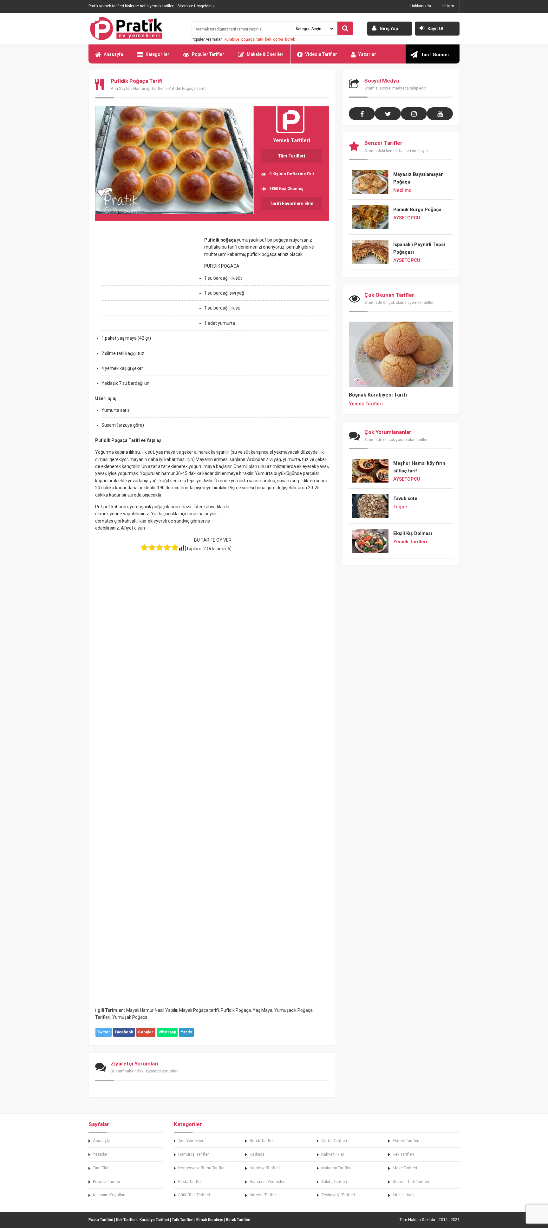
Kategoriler (157, 54)
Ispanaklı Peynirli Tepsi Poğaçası (419, 248)
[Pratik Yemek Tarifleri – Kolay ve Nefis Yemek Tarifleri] (136, 28)
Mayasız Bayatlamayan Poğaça (418, 178)
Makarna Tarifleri (336, 1167)
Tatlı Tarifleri (182, 1220)
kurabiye (232, 39)
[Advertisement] (148, 283)
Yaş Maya (262, 1010)
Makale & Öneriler (265, 54)
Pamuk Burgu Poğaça (417, 209)
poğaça (248, 39)
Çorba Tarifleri (334, 1140)
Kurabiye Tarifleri (265, 1167)
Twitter (103, 1032)
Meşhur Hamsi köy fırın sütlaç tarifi (419, 467)
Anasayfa (113, 54)
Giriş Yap (389, 28)
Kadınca (257, 1154)
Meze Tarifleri (405, 1167)
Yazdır (186, 1032)
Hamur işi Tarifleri (149, 88)
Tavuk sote (405, 498)
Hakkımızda (420, 6)
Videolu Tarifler (321, 54)
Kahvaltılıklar (332, 1154)
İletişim (447, 6)
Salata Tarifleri (334, 1181)
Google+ (146, 1032)
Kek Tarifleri (403, 1154)
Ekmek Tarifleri (406, 1140)
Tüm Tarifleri (291, 155)
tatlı (260, 39)
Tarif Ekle (101, 1167)
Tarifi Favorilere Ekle (291, 203)
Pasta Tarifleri (190, 1181)
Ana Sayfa (120, 88)
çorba (278, 39)
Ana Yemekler (190, 1140)
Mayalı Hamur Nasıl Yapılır (151, 1010)
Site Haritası (403, 1194)
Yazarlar (367, 54)
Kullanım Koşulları (109, 1194)
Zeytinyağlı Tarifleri (338, 1194)
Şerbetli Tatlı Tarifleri (411, 1181)
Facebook (124, 1032)
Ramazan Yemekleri (267, 1181)
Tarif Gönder (435, 54)
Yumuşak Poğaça (129, 1017)
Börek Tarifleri (262, 1140)
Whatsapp (167, 1032)
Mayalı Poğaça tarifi (199, 1010)
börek (290, 39)
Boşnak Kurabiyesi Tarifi (378, 395)
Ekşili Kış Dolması (412, 533)
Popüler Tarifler (208, 54)
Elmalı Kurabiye (209, 1220)
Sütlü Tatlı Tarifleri (194, 1194)
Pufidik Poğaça (236, 1010)
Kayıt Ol (435, 28)
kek (268, 39)
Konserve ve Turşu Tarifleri (201, 1167)
